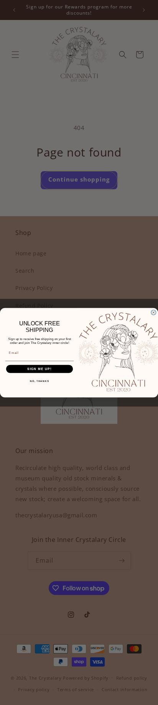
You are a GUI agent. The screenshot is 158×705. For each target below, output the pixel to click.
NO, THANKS (39, 381)
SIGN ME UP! (39, 368)
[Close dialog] (153, 312)
